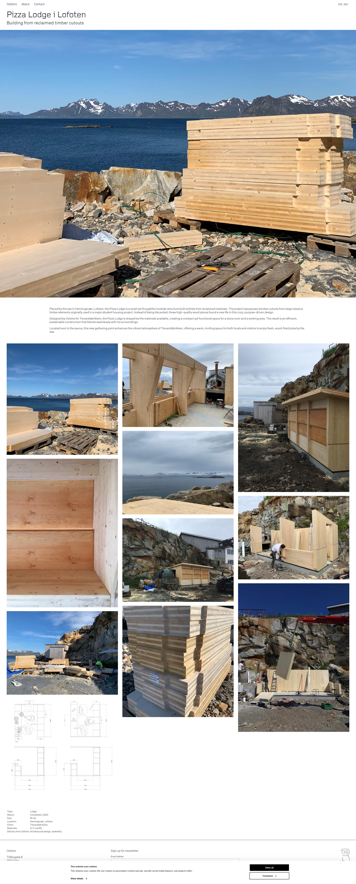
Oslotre (12, 4)
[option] (345, 4)
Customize (268, 876)
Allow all (269, 867)
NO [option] (346, 4)
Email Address (117, 856)
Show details (77, 878)
